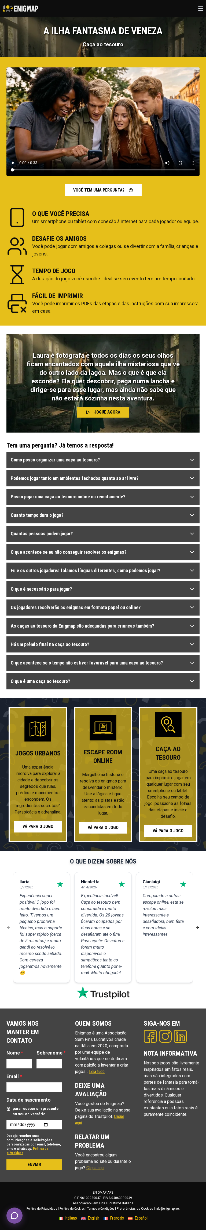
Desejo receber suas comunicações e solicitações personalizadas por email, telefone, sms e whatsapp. (33, 1144)
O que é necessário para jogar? (41, 589)
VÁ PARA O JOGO (38, 826)
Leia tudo (97, 1071)
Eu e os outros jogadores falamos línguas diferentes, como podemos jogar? (85, 570)
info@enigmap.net (167, 1208)
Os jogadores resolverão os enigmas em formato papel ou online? (76, 607)
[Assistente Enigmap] (14, 1216)
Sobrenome (51, 1053)
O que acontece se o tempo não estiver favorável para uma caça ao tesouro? (87, 663)
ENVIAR (34, 1164)
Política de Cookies (72, 1208)
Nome (14, 1053)
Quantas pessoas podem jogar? (42, 533)
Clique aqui (95, 1167)
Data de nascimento (28, 1100)
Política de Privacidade (42, 1208)
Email (14, 1076)
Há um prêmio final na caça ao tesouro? (50, 644)
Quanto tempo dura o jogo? (37, 515)
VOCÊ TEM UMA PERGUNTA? (98, 190)
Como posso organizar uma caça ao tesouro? (55, 460)
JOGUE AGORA (107, 412)
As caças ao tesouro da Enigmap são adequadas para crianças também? (82, 626)
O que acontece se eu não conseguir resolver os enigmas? (68, 552)
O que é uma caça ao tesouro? (40, 681)
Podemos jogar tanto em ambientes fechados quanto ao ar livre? (74, 478)
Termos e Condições (100, 1208)
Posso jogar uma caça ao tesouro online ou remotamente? (68, 496)
